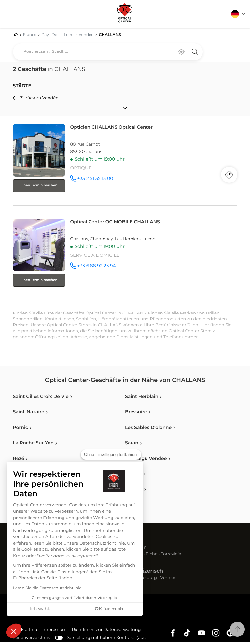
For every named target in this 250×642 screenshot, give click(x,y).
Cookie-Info (25, 630)
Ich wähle (40, 609)
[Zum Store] (125, 163)
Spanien (136, 547)
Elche (152, 554)
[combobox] (108, 51)
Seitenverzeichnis (31, 638)
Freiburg (148, 578)
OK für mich (109, 609)
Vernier (168, 578)
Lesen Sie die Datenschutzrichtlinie (47, 588)
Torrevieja (171, 554)
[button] (13, 631)
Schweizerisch (144, 571)
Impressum (54, 630)
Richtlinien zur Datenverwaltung (106, 630)
